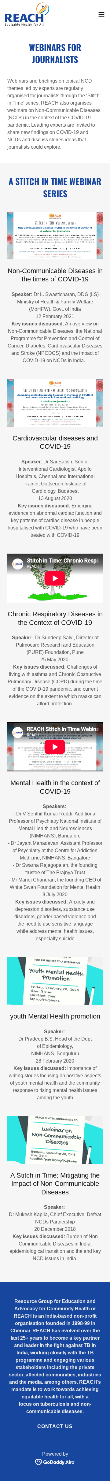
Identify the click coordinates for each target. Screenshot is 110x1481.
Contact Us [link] (55, 1426)
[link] (27, 14)
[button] (101, 14)
